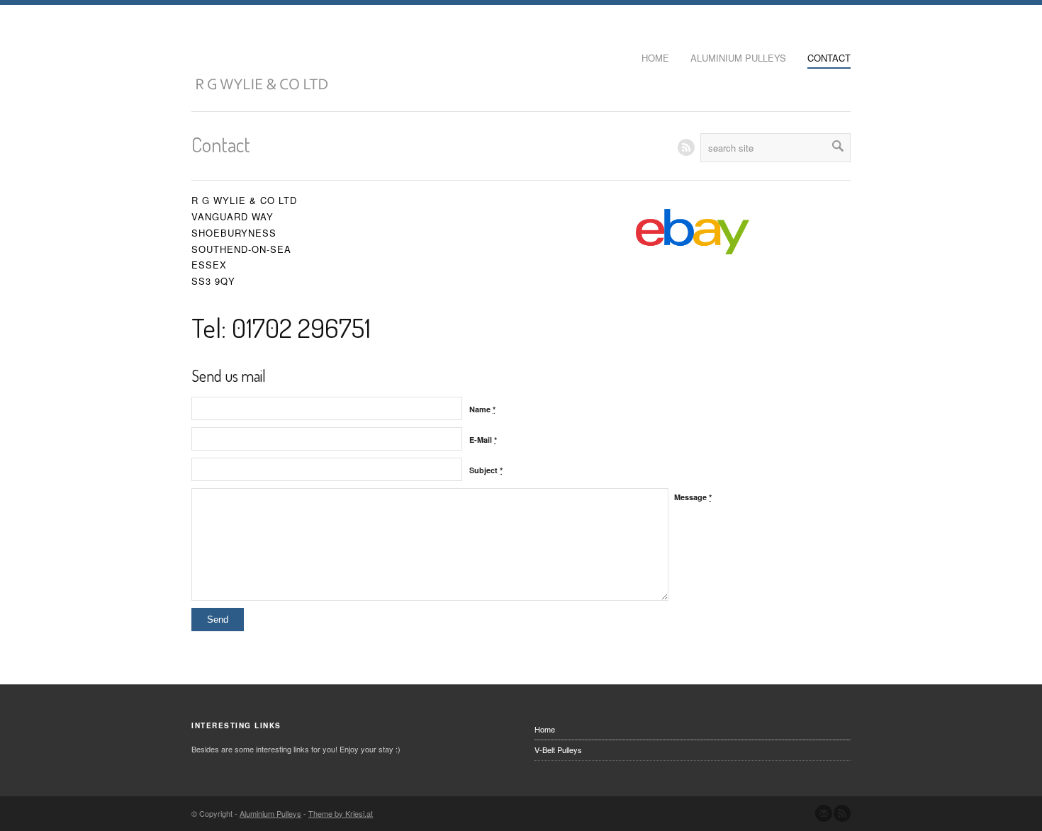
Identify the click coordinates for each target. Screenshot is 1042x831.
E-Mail (483, 439)
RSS (686, 147)
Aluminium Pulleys (738, 57)
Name (482, 409)
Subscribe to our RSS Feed (842, 813)
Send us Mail (823, 813)
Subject (486, 470)
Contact (829, 57)
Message (693, 497)
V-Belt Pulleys (558, 749)
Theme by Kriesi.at (340, 813)
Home (655, 57)
